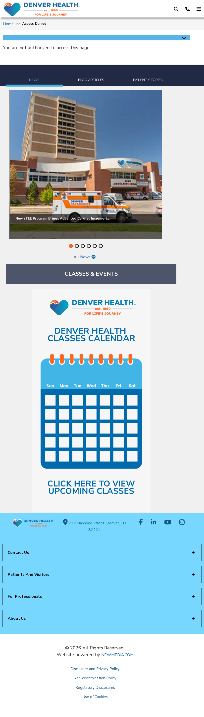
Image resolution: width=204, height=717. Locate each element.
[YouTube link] (167, 522)
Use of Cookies (95, 696)
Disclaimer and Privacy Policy (95, 668)
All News (83, 257)
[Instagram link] (182, 522)
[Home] (47, 9)
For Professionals (25, 596)
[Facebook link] (141, 522)
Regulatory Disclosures (95, 687)
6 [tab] (101, 246)
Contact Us (18, 552)
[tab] (34, 76)
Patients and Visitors (29, 574)
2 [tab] (77, 246)
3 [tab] (83, 246)
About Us (17, 618)
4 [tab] (89, 246)
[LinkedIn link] (153, 522)
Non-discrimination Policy (95, 678)
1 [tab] (71, 246)
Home (8, 24)
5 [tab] (95, 246)
